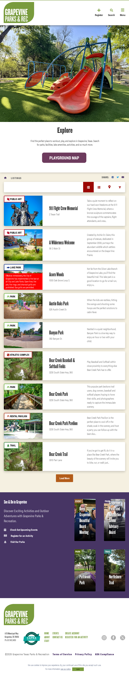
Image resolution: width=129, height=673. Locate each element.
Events (56, 633)
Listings (16, 178)
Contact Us (58, 637)
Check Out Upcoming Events (23, 529)
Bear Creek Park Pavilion (63, 423)
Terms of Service (62, 654)
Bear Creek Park (58, 394)
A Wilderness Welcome (62, 242)
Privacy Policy (83, 654)
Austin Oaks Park (59, 303)
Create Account (72, 633)
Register (99, 14)
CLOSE (78, 669)
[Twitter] (122, 637)
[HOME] (5, 178)
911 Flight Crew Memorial (63, 208)
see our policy (66, 668)
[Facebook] (113, 637)
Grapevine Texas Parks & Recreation (31, 654)
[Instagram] (104, 637)
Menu (122, 14)
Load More (64, 478)
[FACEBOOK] (113, 177)
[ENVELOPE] (123, 177)
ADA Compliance (104, 654)
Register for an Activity (22, 535)
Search (111, 14)
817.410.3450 (11, 640)
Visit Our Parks (17, 541)
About (47, 637)
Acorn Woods (56, 274)
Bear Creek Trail (58, 454)
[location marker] (109, 187)
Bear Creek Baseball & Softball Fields (62, 363)
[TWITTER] (118, 177)
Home (46, 633)
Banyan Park (56, 332)
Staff (46, 641)
